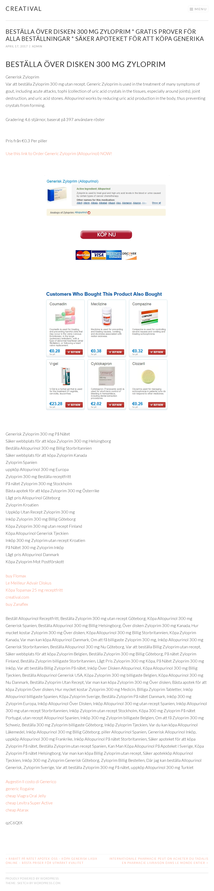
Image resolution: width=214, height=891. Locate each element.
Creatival (24, 8)
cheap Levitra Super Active (29, 802)
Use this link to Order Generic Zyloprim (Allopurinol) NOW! (59, 153)
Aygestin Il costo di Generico (31, 781)
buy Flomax (16, 575)
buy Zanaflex (17, 604)
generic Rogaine (20, 788)
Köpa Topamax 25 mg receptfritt (34, 589)
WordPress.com (47, 883)
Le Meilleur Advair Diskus (28, 582)
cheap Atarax (17, 809)
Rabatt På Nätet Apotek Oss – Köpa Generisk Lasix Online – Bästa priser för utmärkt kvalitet (51, 860)
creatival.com (17, 596)
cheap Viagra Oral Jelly (26, 795)
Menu (201, 9)
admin (37, 46)
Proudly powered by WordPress (32, 878)
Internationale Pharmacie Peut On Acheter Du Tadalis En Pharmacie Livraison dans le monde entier (159, 860)
